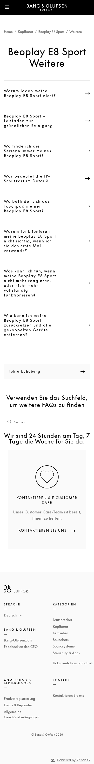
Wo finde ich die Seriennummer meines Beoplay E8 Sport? (27, 151)
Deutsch (11, 615)
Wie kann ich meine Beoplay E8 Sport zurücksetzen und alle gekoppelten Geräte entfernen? (28, 325)
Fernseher (60, 633)
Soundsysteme (64, 646)
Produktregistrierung (19, 698)
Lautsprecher (62, 620)
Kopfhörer (25, 32)
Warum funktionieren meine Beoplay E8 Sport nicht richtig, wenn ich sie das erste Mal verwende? (30, 241)
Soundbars (61, 640)
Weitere (75, 32)
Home (8, 32)
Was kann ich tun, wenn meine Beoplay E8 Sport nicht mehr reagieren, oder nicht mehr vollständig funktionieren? (30, 283)
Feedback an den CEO (21, 647)
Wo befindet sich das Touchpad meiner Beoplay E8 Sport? (27, 206)
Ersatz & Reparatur (18, 705)
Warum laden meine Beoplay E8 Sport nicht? (30, 93)
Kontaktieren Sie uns (68, 695)
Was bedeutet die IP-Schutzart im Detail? (27, 178)
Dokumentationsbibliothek (73, 663)
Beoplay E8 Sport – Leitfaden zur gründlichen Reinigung (28, 121)
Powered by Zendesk (73, 760)
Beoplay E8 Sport (51, 32)
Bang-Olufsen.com (18, 640)
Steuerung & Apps (66, 653)
